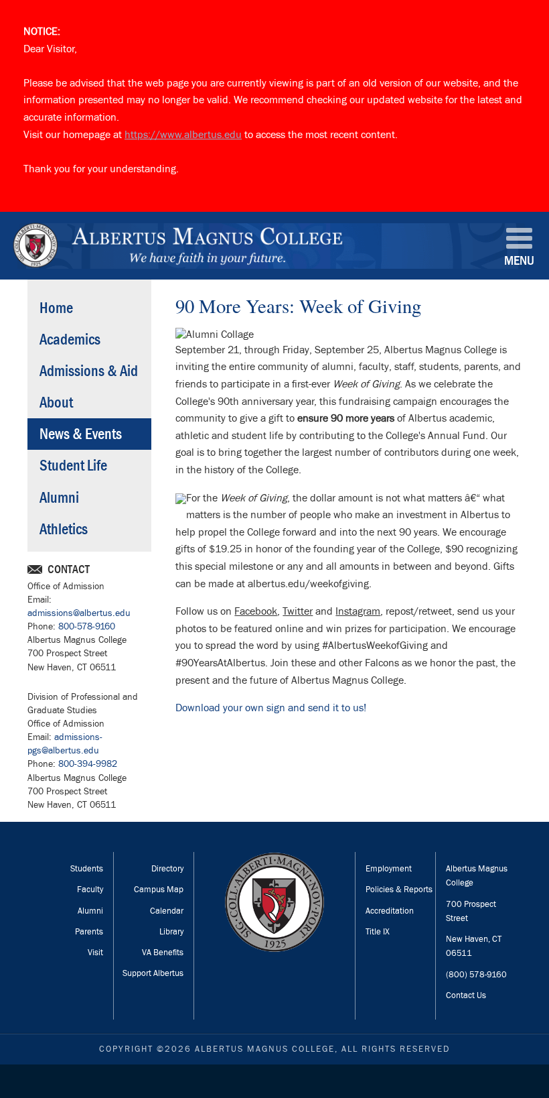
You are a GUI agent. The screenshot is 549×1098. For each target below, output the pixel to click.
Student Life (73, 465)
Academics (70, 339)
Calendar (166, 911)
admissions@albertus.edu (79, 613)
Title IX (378, 931)
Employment (389, 868)
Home (56, 308)
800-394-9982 (87, 764)
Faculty (90, 889)
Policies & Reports (399, 889)
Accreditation (390, 911)
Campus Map (158, 889)
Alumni (59, 497)
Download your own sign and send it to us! (270, 708)
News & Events (81, 434)
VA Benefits (162, 952)
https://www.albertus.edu (183, 135)
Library (171, 931)
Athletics (64, 529)
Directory (167, 868)
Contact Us (466, 995)
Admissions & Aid (89, 371)
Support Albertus (153, 973)
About (56, 402)
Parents (89, 931)
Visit (95, 952)
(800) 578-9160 (476, 974)
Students (86, 868)
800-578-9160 (86, 626)
